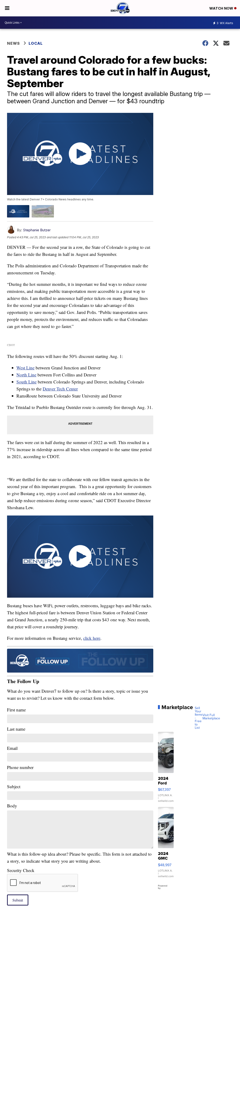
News (13, 43)
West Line (25, 368)
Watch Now (221, 8)
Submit (17, 900)
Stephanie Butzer (37, 230)
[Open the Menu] (7, 8)
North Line (26, 375)
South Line (26, 382)
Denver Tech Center (60, 389)
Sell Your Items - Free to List (198, 718)
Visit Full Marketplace (211, 717)
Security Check (20, 870)
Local (36, 43)
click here (91, 638)
